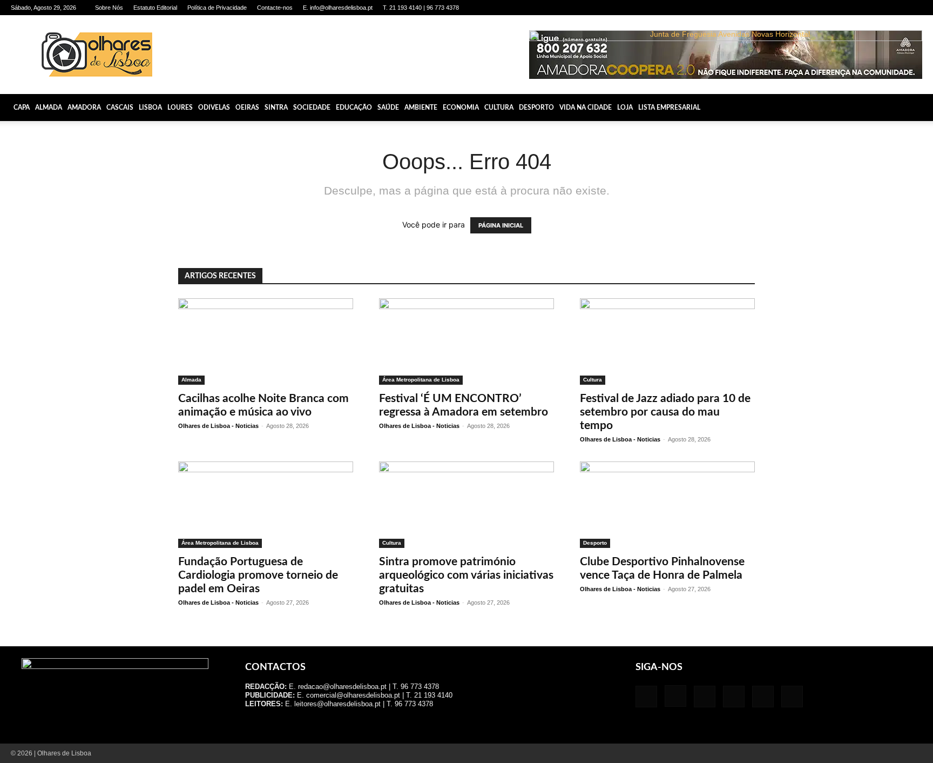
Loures (180, 107)
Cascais (119, 107)
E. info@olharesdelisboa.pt (338, 7)
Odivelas (214, 107)
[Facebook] (825, 7)
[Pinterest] (878, 7)
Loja (625, 107)
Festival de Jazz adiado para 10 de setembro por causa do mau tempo (665, 412)
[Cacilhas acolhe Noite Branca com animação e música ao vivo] (265, 341)
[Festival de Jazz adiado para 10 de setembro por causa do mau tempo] (667, 341)
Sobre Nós (109, 7)
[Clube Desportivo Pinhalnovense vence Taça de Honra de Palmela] (667, 504)
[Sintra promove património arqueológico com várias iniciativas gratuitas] (466, 504)
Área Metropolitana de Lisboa (420, 380)
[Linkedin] (861, 7)
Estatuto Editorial (155, 7)
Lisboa (150, 107)
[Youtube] (914, 7)
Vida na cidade (585, 107)
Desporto (536, 107)
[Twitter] (896, 7)
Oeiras (247, 107)
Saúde (388, 107)
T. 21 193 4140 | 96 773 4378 (421, 7)
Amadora (84, 107)
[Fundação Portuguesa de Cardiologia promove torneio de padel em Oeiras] (265, 504)
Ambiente (420, 107)
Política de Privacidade (217, 7)
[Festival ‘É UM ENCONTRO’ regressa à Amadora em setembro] (466, 341)
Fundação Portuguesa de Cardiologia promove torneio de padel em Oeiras (258, 575)
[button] (920, 107)
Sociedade (311, 107)
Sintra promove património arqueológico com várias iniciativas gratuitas (466, 575)
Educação (354, 107)
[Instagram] (843, 7)
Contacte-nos (275, 7)
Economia (461, 107)
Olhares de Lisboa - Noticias (218, 426)
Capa (21, 107)
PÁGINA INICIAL (500, 225)
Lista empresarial (669, 107)
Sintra (276, 107)
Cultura (498, 107)
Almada (48, 107)
